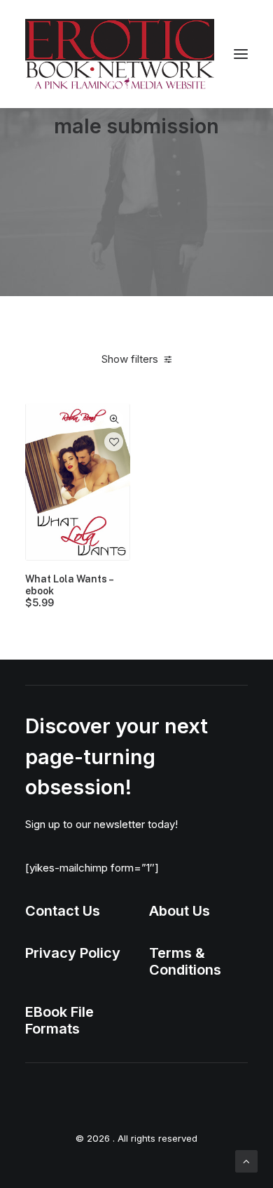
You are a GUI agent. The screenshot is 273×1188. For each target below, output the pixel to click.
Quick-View (113, 419)
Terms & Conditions (185, 961)
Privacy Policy (72, 953)
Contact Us (62, 910)
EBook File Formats (59, 1020)
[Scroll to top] (246, 1160)
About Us (179, 910)
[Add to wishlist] (113, 441)
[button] (241, 54)
